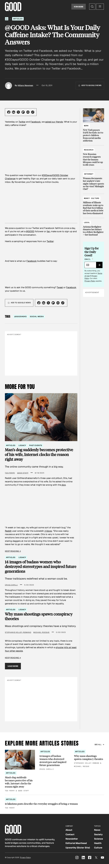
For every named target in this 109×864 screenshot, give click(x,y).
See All (98, 744)
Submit (100, 266)
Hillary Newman (25, 85)
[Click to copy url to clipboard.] (32, 112)
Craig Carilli (11, 585)
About (69, 829)
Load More (13, 666)
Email (89, 259)
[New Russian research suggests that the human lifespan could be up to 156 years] (93, 156)
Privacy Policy (90, 281)
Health (97, 843)
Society (98, 834)
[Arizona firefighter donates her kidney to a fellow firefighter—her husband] (93, 227)
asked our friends (54, 121)
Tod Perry (10, 473)
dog (63, 484)
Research (88, 150)
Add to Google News (91, 85)
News (97, 829)
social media (37, 316)
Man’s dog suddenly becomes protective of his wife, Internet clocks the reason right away (39, 454)
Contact (70, 834)
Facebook (35, 121)
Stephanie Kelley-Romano (18, 632)
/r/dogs (48, 530)
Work (86, 126)
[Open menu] (100, 7)
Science (98, 838)
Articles (18, 19)
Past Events (35, 445)
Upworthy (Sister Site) (78, 847)
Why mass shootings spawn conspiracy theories (39, 616)
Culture (98, 847)
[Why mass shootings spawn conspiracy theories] (89, 759)
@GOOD (30, 231)
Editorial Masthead (76, 843)
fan (48, 231)
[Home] (6, 18)
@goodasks (20, 316)
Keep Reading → (13, 551)
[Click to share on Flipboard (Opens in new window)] (23, 112)
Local (87, 222)
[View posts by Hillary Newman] (8, 85)
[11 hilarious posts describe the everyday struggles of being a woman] (54, 803)
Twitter (22, 121)
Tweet (60, 287)
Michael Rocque (41, 632)
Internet (88, 174)
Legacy (22, 445)
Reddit (8, 530)
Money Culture (91, 198)
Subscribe (78, 7)
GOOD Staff (22, 473)
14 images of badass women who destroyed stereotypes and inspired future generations (40, 566)
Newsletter (72, 838)
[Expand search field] (92, 7)
